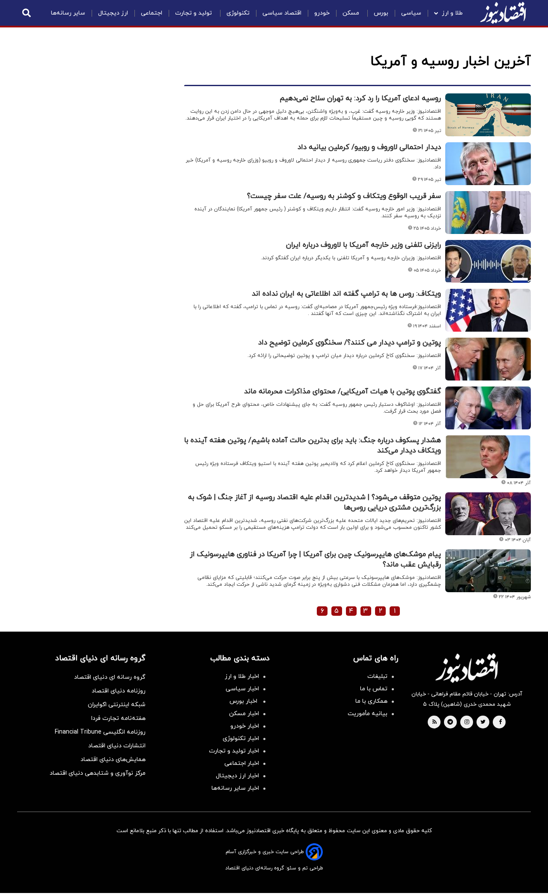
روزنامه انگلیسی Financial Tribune (100, 732)
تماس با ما (373, 689)
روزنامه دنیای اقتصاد (119, 691)
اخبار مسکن (244, 714)
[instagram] (467, 722)
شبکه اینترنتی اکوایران (117, 705)
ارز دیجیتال (113, 13)
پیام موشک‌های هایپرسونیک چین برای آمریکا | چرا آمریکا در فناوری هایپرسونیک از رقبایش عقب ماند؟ (315, 559)
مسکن (351, 13)
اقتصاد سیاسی (281, 13)
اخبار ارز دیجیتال (237, 776)
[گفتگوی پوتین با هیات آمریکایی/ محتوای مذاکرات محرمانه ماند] (488, 408)
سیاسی (411, 13)
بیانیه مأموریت (367, 714)
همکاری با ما (371, 701)
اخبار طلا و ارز (242, 676)
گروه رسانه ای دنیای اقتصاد (110, 677)
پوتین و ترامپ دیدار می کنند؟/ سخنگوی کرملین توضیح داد (349, 343)
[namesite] (503, 13)
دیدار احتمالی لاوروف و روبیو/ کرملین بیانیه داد (369, 147)
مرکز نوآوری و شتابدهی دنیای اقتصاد (98, 773)
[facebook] (500, 722)
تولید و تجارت (194, 13)
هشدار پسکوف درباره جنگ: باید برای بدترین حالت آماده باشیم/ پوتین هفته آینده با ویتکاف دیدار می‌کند (312, 445)
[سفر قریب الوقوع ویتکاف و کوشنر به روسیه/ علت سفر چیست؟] (488, 212)
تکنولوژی (238, 13)
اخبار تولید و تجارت (234, 751)
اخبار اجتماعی (241, 763)
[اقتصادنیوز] (467, 668)
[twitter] (482, 722)
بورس (381, 13)
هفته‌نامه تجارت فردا (118, 718)
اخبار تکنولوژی (241, 738)
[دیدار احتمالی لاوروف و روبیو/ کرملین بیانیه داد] (488, 163)
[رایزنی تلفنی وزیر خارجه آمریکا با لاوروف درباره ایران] (488, 261)
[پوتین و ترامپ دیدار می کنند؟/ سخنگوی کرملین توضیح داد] (488, 359)
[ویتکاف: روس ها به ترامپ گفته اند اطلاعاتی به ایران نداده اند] (488, 310)
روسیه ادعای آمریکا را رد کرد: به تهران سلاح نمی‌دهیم (360, 98)
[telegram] (450, 722)
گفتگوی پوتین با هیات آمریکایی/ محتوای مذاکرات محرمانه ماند (342, 392)
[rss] (434, 722)
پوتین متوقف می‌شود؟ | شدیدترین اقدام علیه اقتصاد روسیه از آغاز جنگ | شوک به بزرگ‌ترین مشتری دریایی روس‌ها (314, 502)
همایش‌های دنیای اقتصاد (113, 759)
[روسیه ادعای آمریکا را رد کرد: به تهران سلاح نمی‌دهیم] (488, 114)
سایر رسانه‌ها (68, 13)
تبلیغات (377, 676)
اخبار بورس (244, 701)
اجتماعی (151, 13)
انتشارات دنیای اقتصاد (117, 746)
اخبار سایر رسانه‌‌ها (235, 788)
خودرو (322, 13)
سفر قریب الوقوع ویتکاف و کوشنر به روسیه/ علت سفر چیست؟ (344, 196)
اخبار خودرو (244, 726)
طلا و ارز (452, 13)
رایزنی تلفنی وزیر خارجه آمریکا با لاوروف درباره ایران (363, 245)
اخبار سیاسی (242, 689)
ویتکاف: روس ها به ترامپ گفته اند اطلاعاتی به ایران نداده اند (346, 294)
